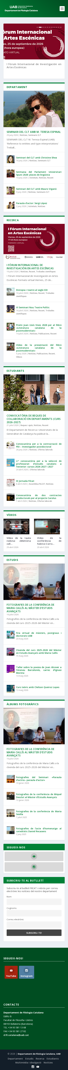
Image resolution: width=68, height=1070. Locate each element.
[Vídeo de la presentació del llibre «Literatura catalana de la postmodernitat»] (11, 347)
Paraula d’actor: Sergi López (31, 203)
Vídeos (19, 357)
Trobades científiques (46, 271)
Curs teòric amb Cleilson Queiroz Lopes (37, 687)
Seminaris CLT (34, 135)
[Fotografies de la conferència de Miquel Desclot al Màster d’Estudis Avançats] (11, 796)
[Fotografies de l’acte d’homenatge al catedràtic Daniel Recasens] (11, 830)
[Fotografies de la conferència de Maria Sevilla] (11, 813)
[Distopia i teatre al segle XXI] (11, 292)
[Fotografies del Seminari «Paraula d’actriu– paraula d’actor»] (11, 779)
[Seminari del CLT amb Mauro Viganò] (11, 190)
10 (58, 27)
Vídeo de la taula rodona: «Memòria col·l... (19, 540)
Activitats (33, 177)
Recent (50, 177)
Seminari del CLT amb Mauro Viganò (36, 188)
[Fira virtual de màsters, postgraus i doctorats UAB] (11, 635)
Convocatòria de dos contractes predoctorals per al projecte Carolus (39, 497)
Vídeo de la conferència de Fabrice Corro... (49, 540)
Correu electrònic (15, 919)
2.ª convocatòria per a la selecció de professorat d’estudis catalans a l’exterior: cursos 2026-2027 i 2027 (39, 463)
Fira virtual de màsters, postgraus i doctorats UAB (39, 634)
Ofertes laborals (45, 449)
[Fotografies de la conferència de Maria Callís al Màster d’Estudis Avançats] (34, 582)
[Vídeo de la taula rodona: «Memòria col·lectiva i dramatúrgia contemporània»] (16, 526)
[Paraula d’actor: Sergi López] (11, 205)
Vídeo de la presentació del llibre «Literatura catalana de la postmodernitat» (39, 347)
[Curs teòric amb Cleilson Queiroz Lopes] (11, 689)
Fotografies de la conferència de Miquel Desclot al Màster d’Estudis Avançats (39, 796)
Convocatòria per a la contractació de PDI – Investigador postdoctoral (39, 445)
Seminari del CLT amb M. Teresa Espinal (34, 132)
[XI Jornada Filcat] (11, 483)
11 (61, 27)
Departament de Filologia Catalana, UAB (39, 1053)
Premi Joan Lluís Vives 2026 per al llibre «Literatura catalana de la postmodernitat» (39, 327)
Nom (9, 896)
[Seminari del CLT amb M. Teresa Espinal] (34, 109)
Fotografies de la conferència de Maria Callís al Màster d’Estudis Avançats (30, 608)
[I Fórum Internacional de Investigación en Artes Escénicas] (34, 242)
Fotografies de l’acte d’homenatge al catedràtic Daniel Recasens (39, 830)
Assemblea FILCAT (37, 484)
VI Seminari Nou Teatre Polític (32, 307)
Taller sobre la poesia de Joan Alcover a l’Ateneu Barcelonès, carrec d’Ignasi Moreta (39, 670)
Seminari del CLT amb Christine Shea (36, 157)
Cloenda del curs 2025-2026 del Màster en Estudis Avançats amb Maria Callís (39, 651)
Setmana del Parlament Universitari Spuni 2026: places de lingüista (39, 173)
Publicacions (43, 333)
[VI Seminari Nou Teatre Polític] (11, 309)
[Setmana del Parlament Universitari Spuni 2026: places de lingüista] (11, 173)
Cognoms (12, 908)
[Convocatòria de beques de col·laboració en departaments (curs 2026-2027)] (34, 392)
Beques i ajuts (27, 425)
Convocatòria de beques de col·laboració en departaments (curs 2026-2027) (34, 419)
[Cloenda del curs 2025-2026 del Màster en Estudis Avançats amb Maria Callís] (11, 652)
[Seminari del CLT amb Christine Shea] (11, 159)
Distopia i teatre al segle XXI (32, 289)
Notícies (23, 135)
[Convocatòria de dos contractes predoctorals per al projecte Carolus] (11, 497)
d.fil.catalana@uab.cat (16, 1035)
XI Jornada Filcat (25, 480)
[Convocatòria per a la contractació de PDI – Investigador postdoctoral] (11, 445)
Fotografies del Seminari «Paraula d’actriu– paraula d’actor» (39, 779)
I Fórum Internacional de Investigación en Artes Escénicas (34, 65)
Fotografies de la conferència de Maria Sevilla (39, 813)
